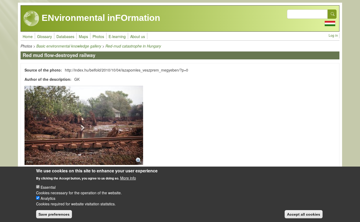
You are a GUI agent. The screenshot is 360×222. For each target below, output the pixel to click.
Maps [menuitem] (83, 36)
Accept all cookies (303, 214)
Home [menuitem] (28, 36)
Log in (333, 35)
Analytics (48, 198)
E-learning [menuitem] (117, 36)
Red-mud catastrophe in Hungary (133, 46)
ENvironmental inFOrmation (99, 18)
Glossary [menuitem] (44, 36)
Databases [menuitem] (65, 36)
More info (128, 177)
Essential (48, 187)
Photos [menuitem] (98, 36)
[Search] (332, 14)
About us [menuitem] (137, 36)
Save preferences (54, 214)
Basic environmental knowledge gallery (68, 46)
